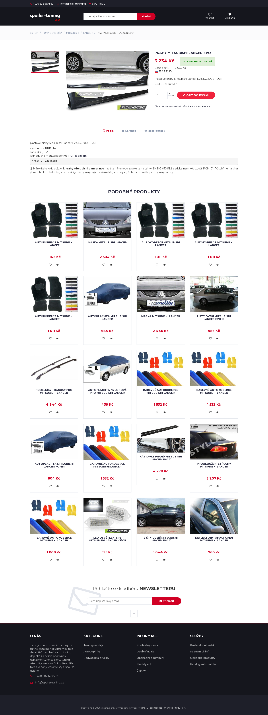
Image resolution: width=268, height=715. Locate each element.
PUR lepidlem (77, 155)
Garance (130, 130)
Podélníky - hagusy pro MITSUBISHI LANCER (54, 391)
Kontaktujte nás (147, 645)
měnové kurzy (172, 707)
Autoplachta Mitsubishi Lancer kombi (54, 465)
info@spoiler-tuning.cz (73, 3)
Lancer (88, 33)
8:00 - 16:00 (98, 3)
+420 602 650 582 (43, 3)
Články (141, 670)
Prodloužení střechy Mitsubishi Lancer (214, 465)
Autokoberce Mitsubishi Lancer (54, 244)
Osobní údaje (145, 651)
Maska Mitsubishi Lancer (107, 242)
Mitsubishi (72, 33)
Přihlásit (168, 601)
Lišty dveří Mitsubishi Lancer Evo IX (214, 318)
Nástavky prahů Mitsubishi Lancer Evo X (160, 458)
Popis (109, 130)
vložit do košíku (196, 95)
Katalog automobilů (203, 664)
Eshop (34, 33)
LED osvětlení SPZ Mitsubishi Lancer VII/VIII (107, 539)
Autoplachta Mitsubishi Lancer (107, 318)
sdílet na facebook (198, 106)
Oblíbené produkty (202, 658)
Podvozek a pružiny (96, 658)
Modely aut (144, 664)
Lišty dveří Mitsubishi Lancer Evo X (161, 539)
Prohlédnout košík (202, 645)
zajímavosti (156, 707)
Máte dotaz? (156, 130)
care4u (144, 707)
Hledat (146, 16)
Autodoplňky (91, 651)
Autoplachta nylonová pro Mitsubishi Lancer (107, 391)
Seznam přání (199, 651)
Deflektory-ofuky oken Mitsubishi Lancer (214, 539)
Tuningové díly (52, 33)
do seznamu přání (169, 106)
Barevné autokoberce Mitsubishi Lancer (160, 391)
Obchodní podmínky (150, 658)
